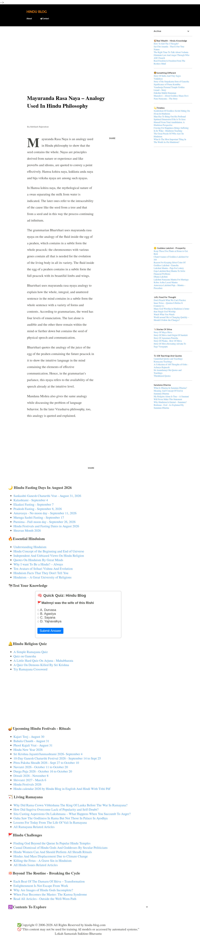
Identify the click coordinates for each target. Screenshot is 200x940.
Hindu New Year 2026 (28, 749)
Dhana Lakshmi (160, 276)
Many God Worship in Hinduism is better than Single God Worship (171, 310)
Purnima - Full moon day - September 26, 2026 (44, 522)
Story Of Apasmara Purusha (166, 337)
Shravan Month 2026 (27, 530)
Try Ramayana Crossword (30, 669)
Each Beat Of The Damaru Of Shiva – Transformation (49, 881)
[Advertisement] (78, 50)
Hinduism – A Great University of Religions (42, 577)
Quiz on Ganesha (24, 656)
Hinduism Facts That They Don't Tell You (40, 573)
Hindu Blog (37, 12)
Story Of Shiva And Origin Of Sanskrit (170, 335)
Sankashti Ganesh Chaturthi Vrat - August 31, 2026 (47, 496)
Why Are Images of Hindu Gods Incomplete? (43, 890)
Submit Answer (50, 631)
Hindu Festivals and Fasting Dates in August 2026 (46, 526)
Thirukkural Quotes (162, 375)
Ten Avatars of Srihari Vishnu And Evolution (43, 568)
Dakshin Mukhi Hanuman (165, 92)
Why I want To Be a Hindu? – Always (38, 564)
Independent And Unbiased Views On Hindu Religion (48, 555)
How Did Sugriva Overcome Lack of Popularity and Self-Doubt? (56, 809)
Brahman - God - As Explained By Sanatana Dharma (169, 406)
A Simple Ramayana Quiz (30, 652)
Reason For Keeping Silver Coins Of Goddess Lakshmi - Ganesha (169, 264)
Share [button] (112, 138)
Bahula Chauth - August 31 (31, 741)
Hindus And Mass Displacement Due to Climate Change (50, 856)
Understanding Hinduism (29, 547)
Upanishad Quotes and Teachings (168, 358)
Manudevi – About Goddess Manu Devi (171, 95)
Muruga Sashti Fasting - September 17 (38, 517)
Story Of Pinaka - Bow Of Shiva (168, 340)
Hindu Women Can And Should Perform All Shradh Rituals (52, 852)
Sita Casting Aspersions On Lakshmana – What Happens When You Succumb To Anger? (72, 814)
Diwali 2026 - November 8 (30, 775)
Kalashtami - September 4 (30, 500)
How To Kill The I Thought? (166, 43)
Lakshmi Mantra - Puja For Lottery (169, 268)
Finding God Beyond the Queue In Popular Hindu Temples (51, 843)
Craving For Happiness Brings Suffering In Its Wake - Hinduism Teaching (171, 129)
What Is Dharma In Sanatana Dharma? (170, 387)
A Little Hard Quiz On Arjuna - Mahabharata (43, 660)
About (29, 19)
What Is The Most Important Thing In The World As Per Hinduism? (170, 140)
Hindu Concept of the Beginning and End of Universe (48, 551)
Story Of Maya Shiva (163, 332)
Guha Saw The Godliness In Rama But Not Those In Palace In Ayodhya (60, 818)
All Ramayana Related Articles (34, 827)
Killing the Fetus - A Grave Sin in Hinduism (42, 860)
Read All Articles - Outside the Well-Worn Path (44, 898)
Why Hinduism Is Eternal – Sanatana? (170, 402)
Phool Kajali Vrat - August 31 (33, 745)
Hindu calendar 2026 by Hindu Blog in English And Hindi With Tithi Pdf (61, 788)
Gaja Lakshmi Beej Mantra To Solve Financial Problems (169, 272)
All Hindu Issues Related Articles (35, 865)
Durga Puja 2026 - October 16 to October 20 (42, 771)
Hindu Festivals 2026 (27, 784)
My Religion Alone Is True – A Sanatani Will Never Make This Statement (171, 398)
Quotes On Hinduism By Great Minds (38, 560)
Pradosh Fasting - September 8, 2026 (37, 509)
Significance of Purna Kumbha (167, 84)
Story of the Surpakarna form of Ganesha (171, 81)
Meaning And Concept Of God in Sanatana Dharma (168, 392)
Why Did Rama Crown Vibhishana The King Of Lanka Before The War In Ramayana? (70, 805)
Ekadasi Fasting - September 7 (33, 504)
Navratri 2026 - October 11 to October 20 (40, 767)
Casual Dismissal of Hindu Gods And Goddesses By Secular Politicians (60, 847)
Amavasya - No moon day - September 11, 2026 (44, 513)
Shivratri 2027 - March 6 (29, 780)
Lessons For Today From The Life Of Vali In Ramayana (50, 822)
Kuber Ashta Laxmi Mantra (166, 282)
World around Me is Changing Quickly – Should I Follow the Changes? (171, 318)
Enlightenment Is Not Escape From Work (40, 885)
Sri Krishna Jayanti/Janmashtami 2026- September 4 (47, 754)
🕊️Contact (44, 19)
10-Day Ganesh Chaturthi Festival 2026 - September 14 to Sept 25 (57, 758)
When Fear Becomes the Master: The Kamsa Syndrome (50, 894)
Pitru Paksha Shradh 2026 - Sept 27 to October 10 (46, 762)
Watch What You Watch (164, 314)
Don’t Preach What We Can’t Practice (170, 300)
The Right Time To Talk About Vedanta (171, 52)
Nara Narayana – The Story (166, 98)
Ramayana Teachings (163, 361)
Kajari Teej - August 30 (28, 736)
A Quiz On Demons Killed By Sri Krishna (41, 665)
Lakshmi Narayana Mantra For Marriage (171, 279)
